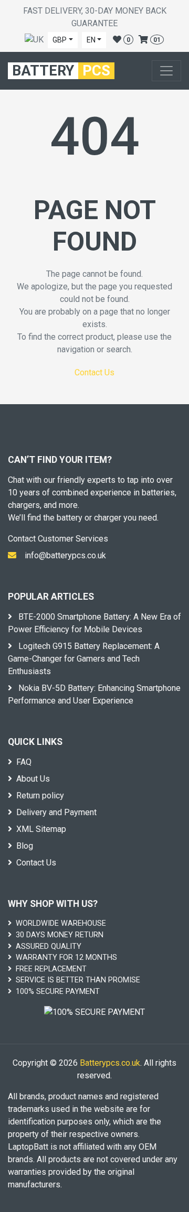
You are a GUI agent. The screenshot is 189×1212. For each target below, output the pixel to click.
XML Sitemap (41, 829)
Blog (24, 846)
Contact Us (94, 372)
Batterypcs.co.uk (110, 1063)
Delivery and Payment (56, 812)
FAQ (24, 762)
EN (91, 40)
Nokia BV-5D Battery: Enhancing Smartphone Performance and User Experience (94, 694)
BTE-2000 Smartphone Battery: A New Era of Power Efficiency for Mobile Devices (94, 623)
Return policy (40, 795)
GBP (59, 40)
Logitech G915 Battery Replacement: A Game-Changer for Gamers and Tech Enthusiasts (84, 658)
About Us (33, 779)
